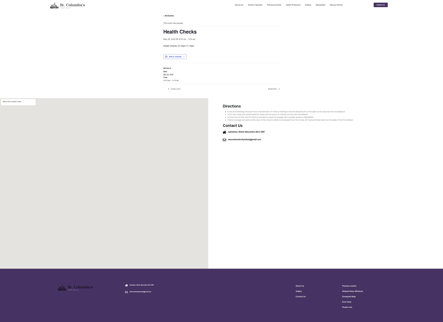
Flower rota (347, 307)
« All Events (168, 15)
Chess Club (175, 88)
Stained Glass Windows (352, 291)
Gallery (308, 5)
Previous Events (274, 5)
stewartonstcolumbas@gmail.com (244, 139)
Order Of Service (293, 5)
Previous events (349, 286)
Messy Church (336, 5)
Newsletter (320, 5)
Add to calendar (175, 56)
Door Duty (346, 302)
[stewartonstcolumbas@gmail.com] (224, 140)
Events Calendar (255, 5)
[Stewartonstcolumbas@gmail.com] (126, 292)
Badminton (272, 88)
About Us (239, 5)
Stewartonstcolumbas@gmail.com (140, 292)
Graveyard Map (349, 296)
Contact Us (301, 296)
